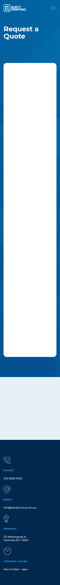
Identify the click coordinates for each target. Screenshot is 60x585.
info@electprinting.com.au (20, 507)
